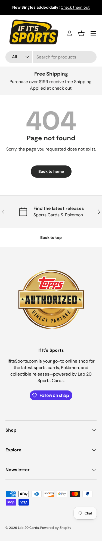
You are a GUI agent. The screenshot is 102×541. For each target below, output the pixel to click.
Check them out (75, 7)
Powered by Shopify (55, 528)
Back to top (51, 237)
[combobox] (51, 57)
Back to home (51, 171)
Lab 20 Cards (28, 528)
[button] (81, 33)
